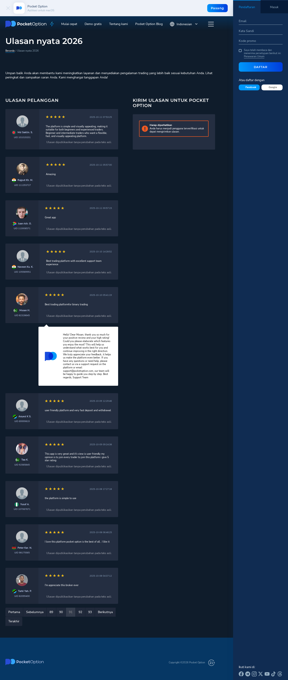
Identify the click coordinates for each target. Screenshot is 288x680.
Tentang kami (118, 24)
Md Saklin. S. (25, 132)
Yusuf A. (24, 504)
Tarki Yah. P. (25, 591)
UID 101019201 (22, 137)
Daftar (261, 67)
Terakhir (13, 621)
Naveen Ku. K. (25, 267)
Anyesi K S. (24, 416)
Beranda (10, 50)
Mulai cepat (69, 24)
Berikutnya (105, 612)
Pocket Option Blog (149, 24)
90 (61, 612)
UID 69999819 (22, 421)
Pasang (217, 8)
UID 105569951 (22, 271)
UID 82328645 (22, 315)
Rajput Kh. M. (25, 180)
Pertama (14, 612)
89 (51, 612)
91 (70, 612)
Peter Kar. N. (25, 548)
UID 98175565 (22, 552)
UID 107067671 (22, 509)
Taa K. (24, 459)
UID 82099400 (22, 596)
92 (80, 612)
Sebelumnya (34, 612)
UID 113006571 (22, 228)
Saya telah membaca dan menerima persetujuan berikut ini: (262, 53)
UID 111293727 (22, 185)
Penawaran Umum (254, 56)
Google (273, 87)
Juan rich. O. (25, 223)
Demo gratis (93, 24)
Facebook (250, 87)
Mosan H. (24, 310)
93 (90, 612)
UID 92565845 (22, 464)
